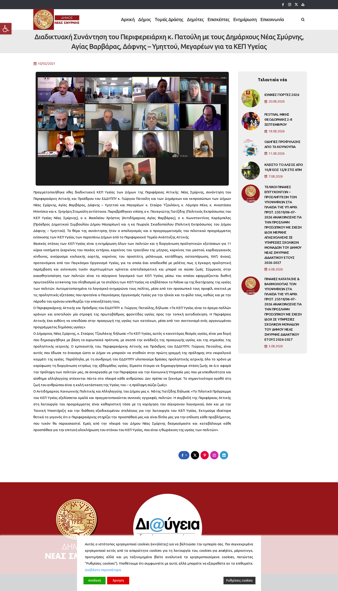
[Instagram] (289, 4)
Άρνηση (118, 580)
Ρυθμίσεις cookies (239, 580)
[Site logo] (56, 19)
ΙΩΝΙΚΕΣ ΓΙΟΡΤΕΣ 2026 (281, 95)
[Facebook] (283, 4)
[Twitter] (296, 4)
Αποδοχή (94, 580)
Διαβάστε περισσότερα (103, 570)
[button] (5, 28)
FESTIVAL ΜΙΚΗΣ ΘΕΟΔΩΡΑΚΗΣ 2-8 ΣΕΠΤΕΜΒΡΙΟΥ (278, 119)
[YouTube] (303, 4)
